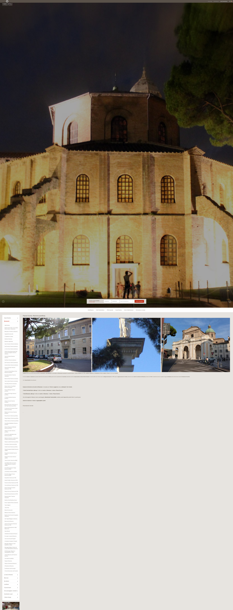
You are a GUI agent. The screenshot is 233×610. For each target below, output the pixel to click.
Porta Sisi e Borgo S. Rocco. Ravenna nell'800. (10, 475)
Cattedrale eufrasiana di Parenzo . (11, 533)
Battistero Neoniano (8, 338)
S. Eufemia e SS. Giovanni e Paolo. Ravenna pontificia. (11, 409)
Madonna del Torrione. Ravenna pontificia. (11, 413)
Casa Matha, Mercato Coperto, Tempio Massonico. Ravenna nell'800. (10, 464)
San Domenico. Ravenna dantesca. (11, 346)
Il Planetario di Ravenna (9, 565)
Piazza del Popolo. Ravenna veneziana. (10, 368)
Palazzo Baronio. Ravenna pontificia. (12, 420)
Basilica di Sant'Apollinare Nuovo (11, 500)
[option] (116, 155)
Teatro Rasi (7, 507)
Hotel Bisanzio (216, 1)
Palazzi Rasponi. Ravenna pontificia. (11, 418)
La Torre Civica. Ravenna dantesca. (11, 348)
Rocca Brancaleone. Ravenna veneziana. (10, 375)
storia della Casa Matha (9, 558)
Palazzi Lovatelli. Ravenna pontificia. (11, 441)
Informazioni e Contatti (140, 310)
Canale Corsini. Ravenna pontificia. (11, 446)
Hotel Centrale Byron (223, 1)
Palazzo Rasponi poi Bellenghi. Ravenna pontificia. (10, 428)
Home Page (210, 1)
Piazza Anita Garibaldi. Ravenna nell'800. (11, 454)
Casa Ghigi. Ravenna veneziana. (11, 383)
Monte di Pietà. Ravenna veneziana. (11, 378)
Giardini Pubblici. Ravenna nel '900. (11, 480)
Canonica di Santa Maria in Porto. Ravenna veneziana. (11, 372)
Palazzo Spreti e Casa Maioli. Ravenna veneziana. (10, 387)
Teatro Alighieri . (8, 505)
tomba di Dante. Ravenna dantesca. (11, 365)
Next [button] (230, 301)
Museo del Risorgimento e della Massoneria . (11, 528)
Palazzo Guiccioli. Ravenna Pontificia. (10, 402)
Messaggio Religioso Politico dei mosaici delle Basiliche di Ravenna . (11, 548)
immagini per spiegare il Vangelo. (11, 541)
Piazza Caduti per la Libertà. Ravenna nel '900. (10, 488)
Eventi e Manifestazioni (128, 310)
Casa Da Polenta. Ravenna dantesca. (10, 357)
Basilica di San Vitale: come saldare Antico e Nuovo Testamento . (11, 328)
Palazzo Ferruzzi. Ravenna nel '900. (11, 491)
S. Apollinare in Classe (9, 336)
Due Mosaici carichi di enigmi (10, 568)
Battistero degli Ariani (9, 341)
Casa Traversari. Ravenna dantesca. (11, 343)
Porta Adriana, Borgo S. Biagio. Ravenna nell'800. (10, 468)
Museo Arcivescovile (8, 510)
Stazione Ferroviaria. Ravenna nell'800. (10, 457)
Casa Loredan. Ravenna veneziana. (11, 381)
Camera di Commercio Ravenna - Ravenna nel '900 (11, 524)
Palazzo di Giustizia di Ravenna (11, 563)
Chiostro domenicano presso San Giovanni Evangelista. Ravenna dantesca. (11, 352)
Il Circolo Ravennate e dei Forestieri (11, 570)
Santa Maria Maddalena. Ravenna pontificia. (11, 424)
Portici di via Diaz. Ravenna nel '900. (11, 482)
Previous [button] (3, 301)
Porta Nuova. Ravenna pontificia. (11, 444)
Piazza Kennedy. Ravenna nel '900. (11, 493)
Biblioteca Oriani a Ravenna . (10, 512)
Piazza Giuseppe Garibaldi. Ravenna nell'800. (11, 450)
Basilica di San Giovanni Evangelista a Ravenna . (11, 516)
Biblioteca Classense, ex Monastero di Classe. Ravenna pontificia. (11, 439)
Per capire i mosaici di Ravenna (10, 536)
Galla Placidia (7, 325)
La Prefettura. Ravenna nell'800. (11, 471)
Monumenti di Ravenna (9, 521)
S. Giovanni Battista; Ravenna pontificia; (10, 398)
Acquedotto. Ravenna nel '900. (10, 477)
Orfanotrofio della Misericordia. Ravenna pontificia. (10, 435)
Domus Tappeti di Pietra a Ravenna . (11, 502)
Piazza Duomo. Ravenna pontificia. (11, 415)
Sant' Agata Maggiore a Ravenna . (11, 518)
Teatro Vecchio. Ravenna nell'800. (11, 460)
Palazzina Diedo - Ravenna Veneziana (10, 497)
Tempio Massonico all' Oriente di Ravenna (11, 555)
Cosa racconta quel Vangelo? (10, 538)
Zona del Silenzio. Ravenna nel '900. (11, 485)
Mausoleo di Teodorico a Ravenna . (11, 331)
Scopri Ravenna (118, 310)
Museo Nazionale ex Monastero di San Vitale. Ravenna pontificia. (11, 405)
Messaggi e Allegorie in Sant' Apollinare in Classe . (10, 544)
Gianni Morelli (7, 531)
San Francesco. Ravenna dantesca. (11, 362)
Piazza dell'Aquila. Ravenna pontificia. (10, 390)
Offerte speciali (110, 310)
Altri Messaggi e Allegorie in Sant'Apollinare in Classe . (10, 552)
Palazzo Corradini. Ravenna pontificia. (10, 431)
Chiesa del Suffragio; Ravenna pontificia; (10, 394)
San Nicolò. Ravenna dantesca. (10, 360)
